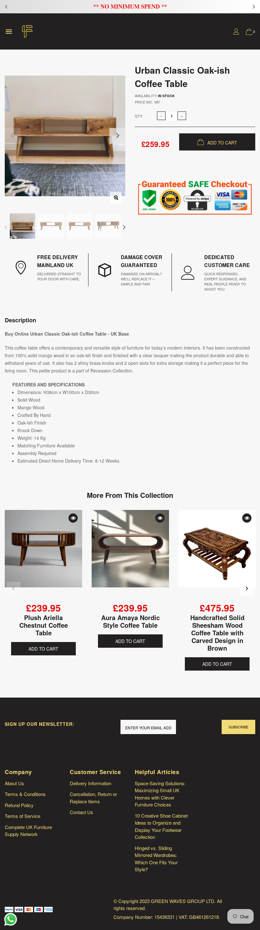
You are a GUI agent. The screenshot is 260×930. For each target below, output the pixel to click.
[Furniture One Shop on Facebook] (66, 908)
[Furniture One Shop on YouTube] (78, 908)
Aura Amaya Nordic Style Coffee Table (130, 621)
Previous (6, 227)
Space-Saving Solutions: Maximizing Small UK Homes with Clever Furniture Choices (160, 794)
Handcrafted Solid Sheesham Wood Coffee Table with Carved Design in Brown (217, 632)
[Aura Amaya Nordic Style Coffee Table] (130, 555)
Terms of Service (22, 816)
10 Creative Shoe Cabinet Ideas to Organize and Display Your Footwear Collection (161, 826)
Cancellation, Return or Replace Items (93, 798)
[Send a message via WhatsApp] (10, 919)
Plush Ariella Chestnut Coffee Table (43, 625)
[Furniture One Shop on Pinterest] (102, 908)
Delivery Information (90, 783)
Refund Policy (19, 805)
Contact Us (81, 812)
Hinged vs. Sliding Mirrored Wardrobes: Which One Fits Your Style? (156, 859)
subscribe (238, 726)
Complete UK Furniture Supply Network (28, 831)
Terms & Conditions (25, 794)
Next (124, 227)
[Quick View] (73, 518)
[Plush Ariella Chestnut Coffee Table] (43, 555)
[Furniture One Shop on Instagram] (90, 908)
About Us (14, 783)
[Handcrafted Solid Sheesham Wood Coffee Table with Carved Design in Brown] (217, 555)
